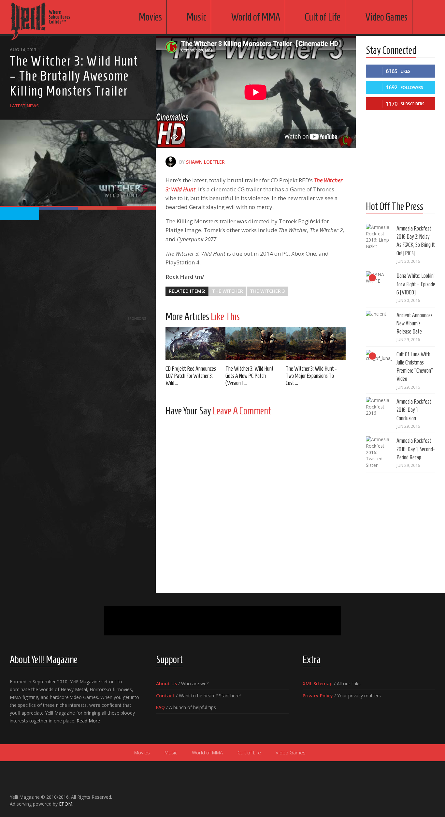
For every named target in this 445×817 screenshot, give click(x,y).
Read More (88, 721)
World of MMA (255, 17)
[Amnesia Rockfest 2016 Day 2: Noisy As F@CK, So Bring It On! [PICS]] (379, 237)
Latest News (24, 106)
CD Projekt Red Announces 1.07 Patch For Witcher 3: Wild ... (190, 375)
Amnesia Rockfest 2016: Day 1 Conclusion (413, 409)
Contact (165, 695)
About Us (166, 683)
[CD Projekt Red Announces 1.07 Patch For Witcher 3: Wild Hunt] (195, 343)
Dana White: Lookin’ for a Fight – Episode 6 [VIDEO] (415, 284)
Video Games (386, 17)
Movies (150, 17)
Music (196, 17)
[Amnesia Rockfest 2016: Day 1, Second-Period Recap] (379, 452)
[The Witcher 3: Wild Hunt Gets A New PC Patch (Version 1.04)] (255, 343)
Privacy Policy (318, 695)
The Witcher (227, 291)
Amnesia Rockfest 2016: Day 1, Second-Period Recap (415, 449)
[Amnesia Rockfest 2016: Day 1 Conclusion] (379, 410)
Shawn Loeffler (205, 162)
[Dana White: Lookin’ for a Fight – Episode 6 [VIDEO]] (379, 284)
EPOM (65, 804)
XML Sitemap (318, 683)
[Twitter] (421, 794)
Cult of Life (322, 17)
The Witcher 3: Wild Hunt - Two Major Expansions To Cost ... (311, 375)
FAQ (160, 707)
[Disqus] (255, 502)
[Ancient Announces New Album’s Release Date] (379, 324)
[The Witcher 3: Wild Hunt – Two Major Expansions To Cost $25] (316, 343)
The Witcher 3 (267, 291)
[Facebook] (400, 794)
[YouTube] (410, 794)
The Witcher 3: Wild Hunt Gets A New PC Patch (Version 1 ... (249, 375)
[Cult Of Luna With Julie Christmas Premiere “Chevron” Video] (379, 363)
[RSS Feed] (431, 794)
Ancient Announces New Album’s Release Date (414, 323)
